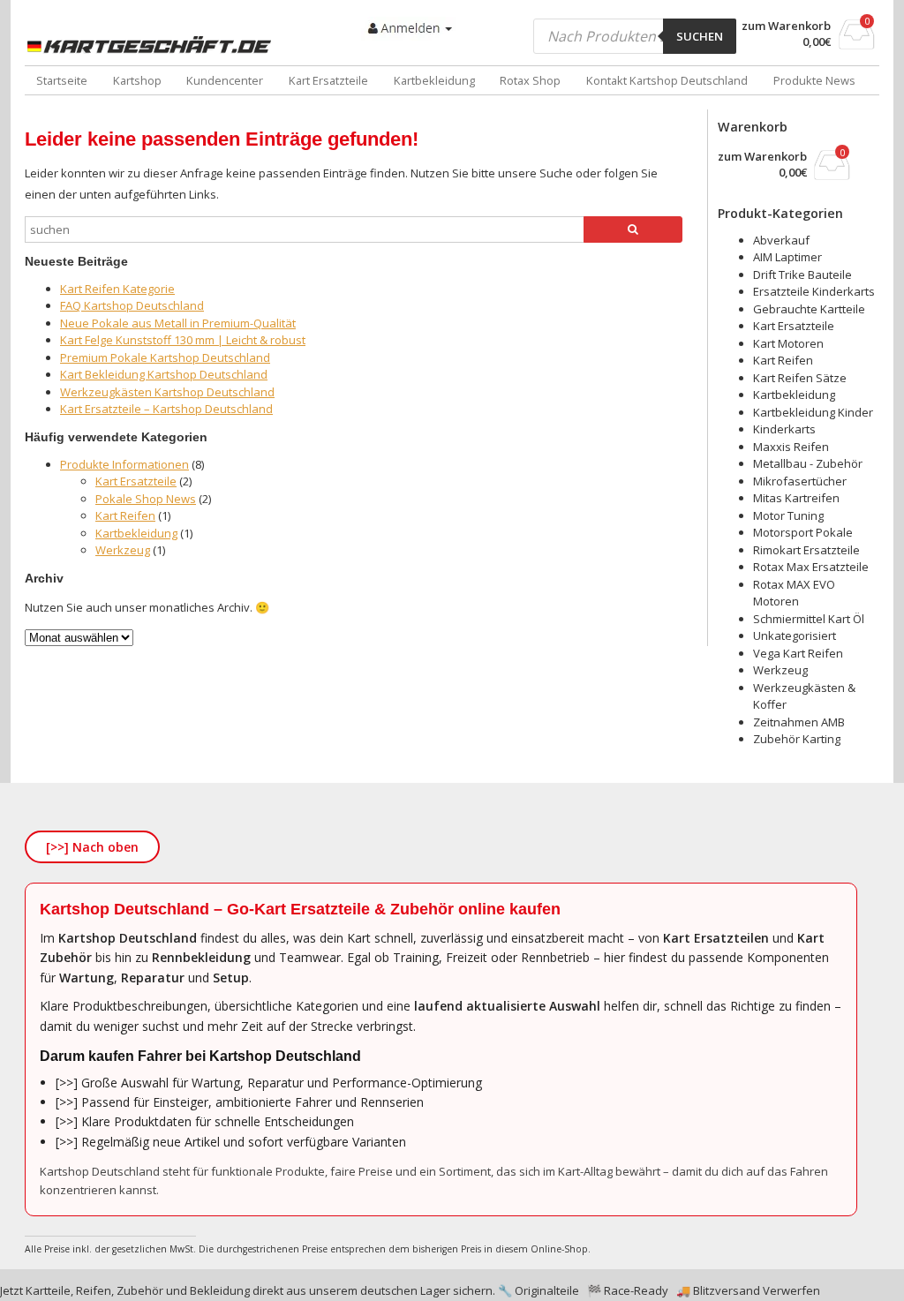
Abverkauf (781, 240)
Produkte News (814, 80)
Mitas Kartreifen (796, 498)
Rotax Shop (530, 80)
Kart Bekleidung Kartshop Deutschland (163, 374)
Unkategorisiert (794, 635)
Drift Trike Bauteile (802, 274)
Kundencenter (224, 80)
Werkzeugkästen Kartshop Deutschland (167, 392)
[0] (857, 44)
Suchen (699, 36)
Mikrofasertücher (800, 481)
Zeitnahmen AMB (799, 722)
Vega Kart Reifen (798, 653)
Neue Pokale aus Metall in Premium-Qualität (178, 323)
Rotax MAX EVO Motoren (794, 593)
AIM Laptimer (787, 257)
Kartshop (137, 80)
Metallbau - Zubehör (808, 463)
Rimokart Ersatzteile (806, 550)
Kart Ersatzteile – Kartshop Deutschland (166, 409)
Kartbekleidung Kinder (813, 412)
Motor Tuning (788, 515)
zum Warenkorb (786, 26)
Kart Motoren (788, 343)
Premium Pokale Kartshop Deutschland (165, 357)
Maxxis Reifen (791, 447)
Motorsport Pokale (803, 532)
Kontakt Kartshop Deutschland (667, 80)
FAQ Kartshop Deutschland (132, 305)
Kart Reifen (125, 515)
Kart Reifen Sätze (800, 378)
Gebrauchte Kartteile (809, 309)
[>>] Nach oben (92, 847)
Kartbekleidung (434, 80)
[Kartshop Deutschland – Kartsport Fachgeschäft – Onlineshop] (153, 45)
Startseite (61, 80)
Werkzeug (122, 550)
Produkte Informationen (124, 464)
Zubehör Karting (796, 739)
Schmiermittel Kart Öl (808, 619)
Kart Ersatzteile (328, 80)
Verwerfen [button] (791, 1290)
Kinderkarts (784, 429)
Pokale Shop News (145, 499)
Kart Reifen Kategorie (117, 289)
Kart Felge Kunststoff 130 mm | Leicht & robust (182, 340)
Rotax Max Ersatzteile (811, 567)
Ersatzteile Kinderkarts (814, 291)
